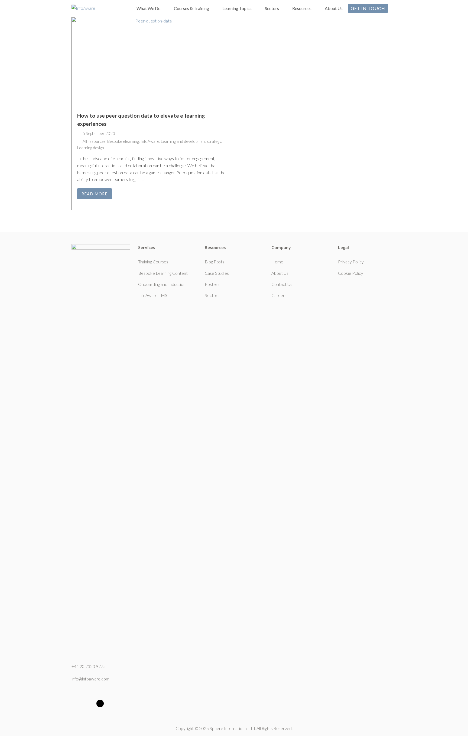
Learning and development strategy (191, 141)
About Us (279, 273)
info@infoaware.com (90, 678)
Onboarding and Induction (162, 284)
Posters (212, 284)
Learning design (90, 147)
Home (277, 261)
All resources (94, 141)
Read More (95, 193)
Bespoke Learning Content (163, 273)
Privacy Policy (351, 261)
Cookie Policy (350, 273)
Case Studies (217, 273)
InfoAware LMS (152, 295)
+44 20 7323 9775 (89, 666)
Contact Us (281, 284)
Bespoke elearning (123, 141)
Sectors (212, 295)
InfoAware (150, 141)
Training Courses (153, 261)
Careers (279, 295)
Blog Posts (214, 261)
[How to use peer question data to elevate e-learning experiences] (151, 61)
